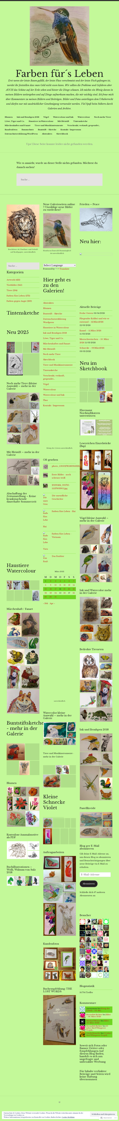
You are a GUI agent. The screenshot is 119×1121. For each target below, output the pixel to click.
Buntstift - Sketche (52, 313)
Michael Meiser (93, 1021)
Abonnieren (89, 883)
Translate (64, 269)
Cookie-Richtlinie (68, 1117)
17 (55, 589)
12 (64, 585)
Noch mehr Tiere (102, 117)
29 (46, 597)
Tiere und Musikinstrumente (49, 125)
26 (64, 593)
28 (74, 593)
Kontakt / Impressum (71, 129)
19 (64, 589)
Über (45, 400)
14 (74, 585)
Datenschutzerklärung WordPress (21, 134)
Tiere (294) (12, 290)
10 (56, 585)
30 (51, 597)
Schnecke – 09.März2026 (92, 348)
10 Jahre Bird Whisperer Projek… (97, 1028)
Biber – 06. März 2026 (98, 1016)
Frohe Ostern (86, 313)
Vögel (46, 117)
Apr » (52, 603)
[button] (11, 347)
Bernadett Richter (94, 1015)
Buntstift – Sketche (47, 129)
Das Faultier (58, 556)
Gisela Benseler (93, 1033)
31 (55, 597)
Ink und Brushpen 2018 (28, 117)
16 (51, 589)
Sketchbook (62, 134)
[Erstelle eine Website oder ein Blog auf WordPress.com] (59, 1102)
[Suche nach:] (59, 179)
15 (45, 589)
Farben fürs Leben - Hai (64, 511)
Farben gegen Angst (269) (19, 301)
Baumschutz (28, 129)
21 (74, 589)
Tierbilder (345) (14, 285)
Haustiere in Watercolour (41, 121)
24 (56, 593)
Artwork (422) (13, 280)
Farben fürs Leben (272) (18, 296)
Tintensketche (80, 121)
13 (69, 585)
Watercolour (84, 117)
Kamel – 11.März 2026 (90, 330)
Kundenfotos (11, 129)
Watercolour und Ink (63, 117)
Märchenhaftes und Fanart (17, 125)
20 (69, 589)
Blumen (9, 117)
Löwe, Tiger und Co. (15, 121)
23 (51, 593)
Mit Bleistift (63, 121)
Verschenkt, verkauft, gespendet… (83, 125)
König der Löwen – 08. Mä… (98, 1010)
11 (60, 585)
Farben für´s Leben (59, 73)
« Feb (45, 603)
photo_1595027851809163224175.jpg (69, 466)
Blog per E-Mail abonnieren (89, 847)
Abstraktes (47, 134)
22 (46, 593)
